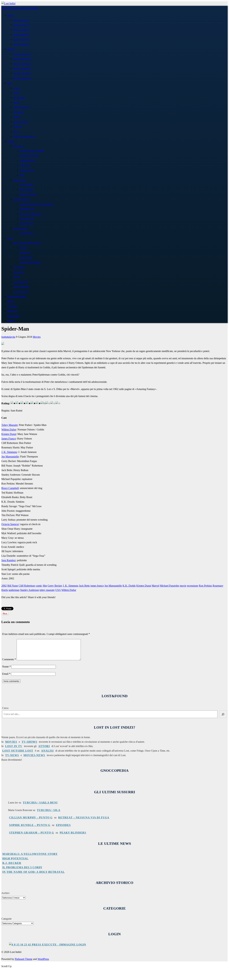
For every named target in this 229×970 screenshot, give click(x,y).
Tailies (16, 92)
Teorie (21, 175)
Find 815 (23, 248)
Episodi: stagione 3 (22, 63)
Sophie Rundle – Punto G (29, 825)
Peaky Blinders (73, 832)
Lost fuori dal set (21, 291)
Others (16, 102)
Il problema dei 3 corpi (22, 867)
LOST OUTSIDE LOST (17, 750)
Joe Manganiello (10, 456)
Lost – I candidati (26, 185)
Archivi (5, 893)
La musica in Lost (26, 170)
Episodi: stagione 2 (22, 59)
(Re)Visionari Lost (21, 199)
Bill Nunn (12, 585)
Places (16, 131)
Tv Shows (12, 306)
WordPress (43, 959)
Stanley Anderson (29, 590)
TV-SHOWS (29, 741)
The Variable (19, 97)
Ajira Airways (25, 253)
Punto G (11, 320)
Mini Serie (12, 311)
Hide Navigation (29, 8)
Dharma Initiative (21, 107)
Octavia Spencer (10, 524)
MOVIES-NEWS (34, 755)
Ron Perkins (205, 585)
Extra (10, 238)
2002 (4, 585)
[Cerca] (223, 714)
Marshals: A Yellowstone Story (30, 853)
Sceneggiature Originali (28, 156)
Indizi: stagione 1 (21, 20)
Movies (10, 301)
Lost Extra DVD (20, 282)
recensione (192, 585)
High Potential (15, 858)
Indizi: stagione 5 (21, 39)
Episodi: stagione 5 (22, 73)
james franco (97, 585)
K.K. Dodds (129, 585)
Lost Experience (25, 258)
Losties (16, 88)
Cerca (5, 708)
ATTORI (44, 746)
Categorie (6, 918)
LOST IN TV (13, 746)
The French (18, 112)
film (45, 585)
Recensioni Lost (20, 228)
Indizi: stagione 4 (21, 34)
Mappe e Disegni (26, 190)
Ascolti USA (19, 267)
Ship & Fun (18, 272)
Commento (9, 659)
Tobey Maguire (9, 425)
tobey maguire (47, 590)
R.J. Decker (11, 863)
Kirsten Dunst (8, 434)
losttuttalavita (8, 336)
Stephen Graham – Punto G (31, 832)
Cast (9, 83)
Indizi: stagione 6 (21, 44)
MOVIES (11, 741)
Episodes (63, 825)
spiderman (14, 590)
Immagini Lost (20, 180)
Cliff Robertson (27, 585)
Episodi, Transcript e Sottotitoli (31, 151)
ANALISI (47, 750)
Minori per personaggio (24, 136)
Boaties (16, 117)
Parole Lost (18, 146)
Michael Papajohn (169, 585)
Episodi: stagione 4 (22, 68)
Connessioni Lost (26, 223)
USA (58, 590)
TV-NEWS (12, 755)
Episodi (11, 49)
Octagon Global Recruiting (30, 262)
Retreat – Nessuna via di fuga (83, 817)
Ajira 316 (17, 126)
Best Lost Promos (21, 286)
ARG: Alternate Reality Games (27, 243)
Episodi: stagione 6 (22, 78)
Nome (6, 666)
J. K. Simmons (9, 452)
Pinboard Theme (23, 959)
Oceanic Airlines (20, 122)
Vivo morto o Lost (26, 219)
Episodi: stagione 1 (22, 54)
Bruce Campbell (10, 488)
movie (183, 585)
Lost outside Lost (26, 233)
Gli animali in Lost (26, 209)
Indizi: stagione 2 (21, 25)
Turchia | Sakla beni (40, 802)
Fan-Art (16, 277)
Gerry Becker (55, 585)
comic (39, 585)
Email (6, 673)
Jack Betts (84, 585)
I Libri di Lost (25, 165)
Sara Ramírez (8, 560)
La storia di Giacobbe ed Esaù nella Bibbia (36, 204)
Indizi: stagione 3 (21, 29)
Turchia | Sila (48, 810)
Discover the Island (16, 296)
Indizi (10, 15)
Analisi (10, 141)
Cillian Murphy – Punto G (30, 817)
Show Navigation (10, 8)
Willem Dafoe (8, 429)
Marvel (155, 585)
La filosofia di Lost (27, 160)
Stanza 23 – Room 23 (28, 194)
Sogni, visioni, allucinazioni (30, 214)
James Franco (8, 438)
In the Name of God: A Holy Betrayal (33, 871)
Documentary (13, 315)
